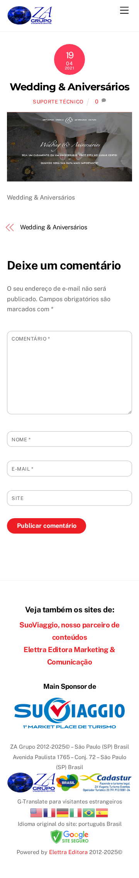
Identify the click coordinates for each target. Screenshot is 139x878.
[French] (49, 812)
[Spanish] (102, 812)
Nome (21, 439)
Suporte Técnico (58, 102)
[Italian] (76, 812)
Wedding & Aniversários (69, 87)
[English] (36, 812)
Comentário (31, 339)
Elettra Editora (68, 852)
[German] (63, 812)
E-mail (22, 469)
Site (18, 498)
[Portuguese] (89, 812)
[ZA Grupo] (30, 21)
